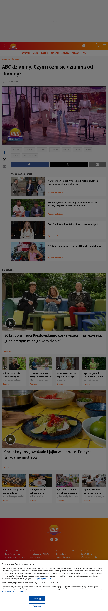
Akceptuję (37, 598)
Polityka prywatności (42, 578)
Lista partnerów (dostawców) (14, 592)
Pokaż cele (37, 606)
